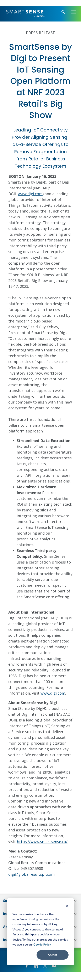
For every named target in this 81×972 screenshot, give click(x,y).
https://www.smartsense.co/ (42, 841)
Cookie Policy (42, 944)
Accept (52, 954)
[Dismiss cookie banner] (67, 906)
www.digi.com (30, 193)
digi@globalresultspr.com (31, 874)
